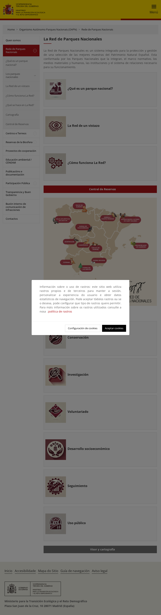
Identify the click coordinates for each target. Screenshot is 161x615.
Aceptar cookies (114, 328)
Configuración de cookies (82, 328)
